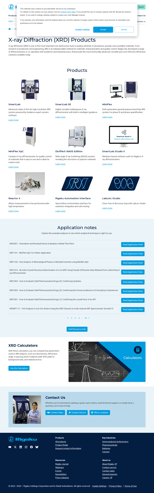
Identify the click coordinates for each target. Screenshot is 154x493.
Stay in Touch (138, 7)
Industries (139, 21)
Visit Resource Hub (77, 329)
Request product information (68, 448)
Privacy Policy (115, 486)
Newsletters (61, 474)
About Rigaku (108, 464)
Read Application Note (133, 244)
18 (86, 318)
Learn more (13, 120)
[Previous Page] (65, 318)
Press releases (62, 478)
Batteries (106, 448)
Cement (105, 452)
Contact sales (108, 471)
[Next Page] (88, 318)
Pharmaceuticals (109, 445)
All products (60, 441)
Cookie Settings (99, 486)
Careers (106, 478)
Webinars (59, 467)
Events (58, 471)
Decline (124, 29)
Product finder (61, 445)
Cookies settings (82, 29)
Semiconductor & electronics (115, 441)
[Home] (9, 29)
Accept (103, 29)
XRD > (11, 21)
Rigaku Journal (61, 464)
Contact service (109, 467)
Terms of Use (130, 486)
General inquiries (109, 474)
